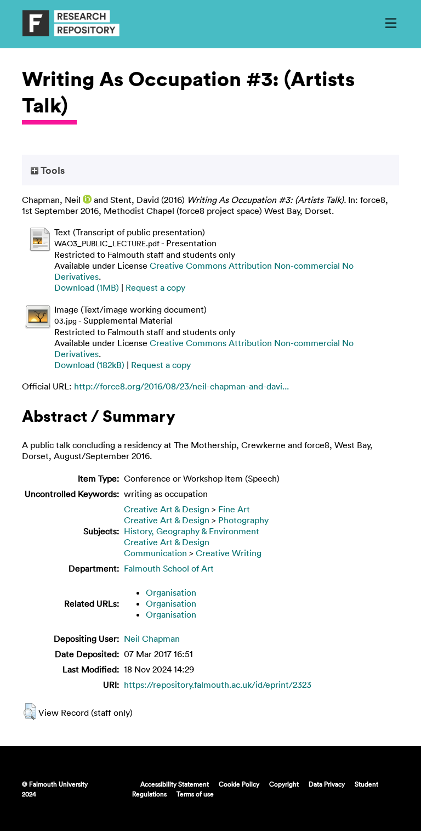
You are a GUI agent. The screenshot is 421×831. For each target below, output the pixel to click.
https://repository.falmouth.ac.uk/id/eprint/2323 (217, 684)
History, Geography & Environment (191, 530)
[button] (30, 711)
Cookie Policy (239, 784)
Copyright (284, 784)
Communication (155, 552)
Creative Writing (228, 552)
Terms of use (195, 794)
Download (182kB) (89, 364)
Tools (51, 170)
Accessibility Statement (174, 784)
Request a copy (155, 287)
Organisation (171, 592)
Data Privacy (327, 784)
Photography (243, 520)
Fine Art (234, 509)
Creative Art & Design (166, 509)
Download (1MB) (86, 287)
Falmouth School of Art (169, 568)
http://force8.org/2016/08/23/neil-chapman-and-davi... (181, 386)
